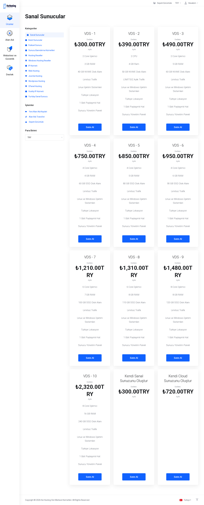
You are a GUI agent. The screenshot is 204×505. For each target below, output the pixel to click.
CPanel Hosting (35, 86)
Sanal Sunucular (37, 35)
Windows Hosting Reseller (39, 60)
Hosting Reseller (35, 55)
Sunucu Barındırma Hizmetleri (41, 50)
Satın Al (90, 127)
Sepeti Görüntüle (36, 122)
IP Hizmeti (32, 66)
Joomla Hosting (35, 76)
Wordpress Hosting (36, 81)
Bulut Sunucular (35, 40)
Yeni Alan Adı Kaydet (37, 112)
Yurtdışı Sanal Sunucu (38, 96)
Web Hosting (33, 71)
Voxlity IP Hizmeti (36, 91)
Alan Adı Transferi (36, 117)
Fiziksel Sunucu (35, 45)
